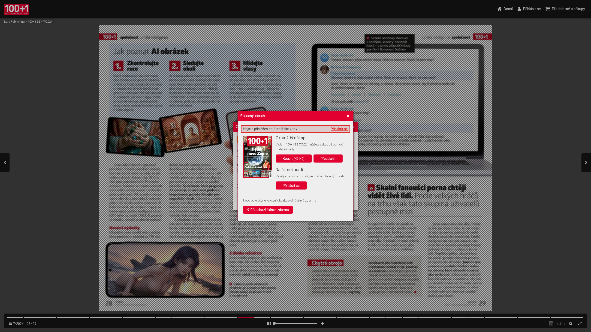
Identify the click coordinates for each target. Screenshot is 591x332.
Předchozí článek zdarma (269, 210)
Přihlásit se (339, 129)
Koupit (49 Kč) (294, 159)
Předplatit (328, 159)
